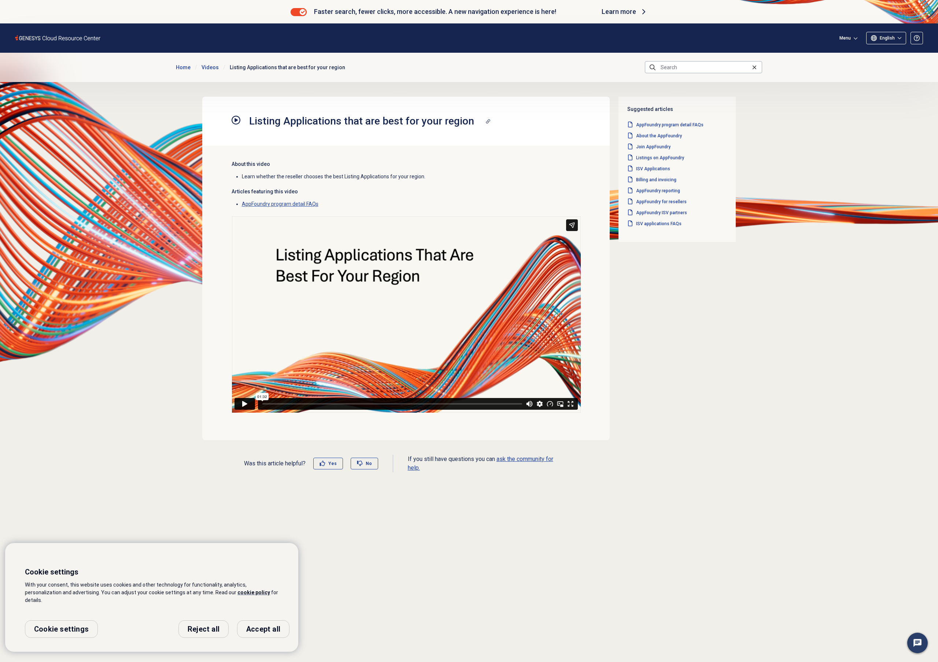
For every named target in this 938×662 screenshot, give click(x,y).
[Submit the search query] (653, 67)
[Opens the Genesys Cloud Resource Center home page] (58, 38)
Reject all (203, 629)
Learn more (619, 11)
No (369, 463)
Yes (332, 463)
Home (183, 67)
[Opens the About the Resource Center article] (917, 38)
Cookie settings (61, 629)
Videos (210, 67)
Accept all (263, 629)
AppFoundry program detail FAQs (280, 204)
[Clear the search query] (754, 67)
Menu (845, 38)
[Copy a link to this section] (488, 121)
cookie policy (253, 592)
